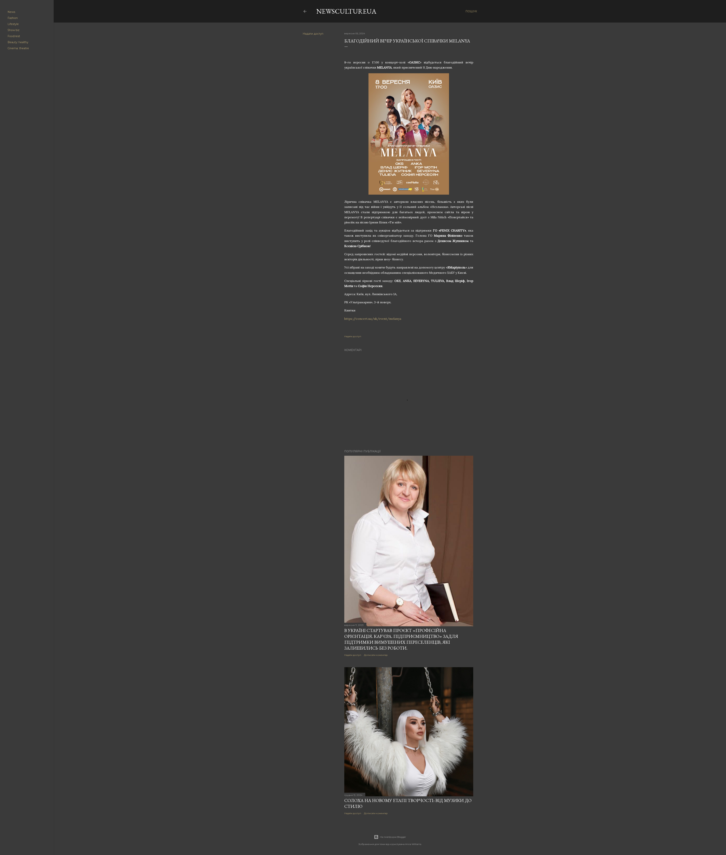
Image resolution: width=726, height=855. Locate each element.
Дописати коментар (376, 655)
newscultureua (346, 11)
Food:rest (14, 36)
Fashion (13, 18)
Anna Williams (413, 844)
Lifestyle (13, 24)
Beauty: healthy (18, 42)
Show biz (13, 30)
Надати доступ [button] (313, 33)
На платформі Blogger (393, 836)
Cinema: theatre (18, 48)
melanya (372, 319)
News (11, 12)
